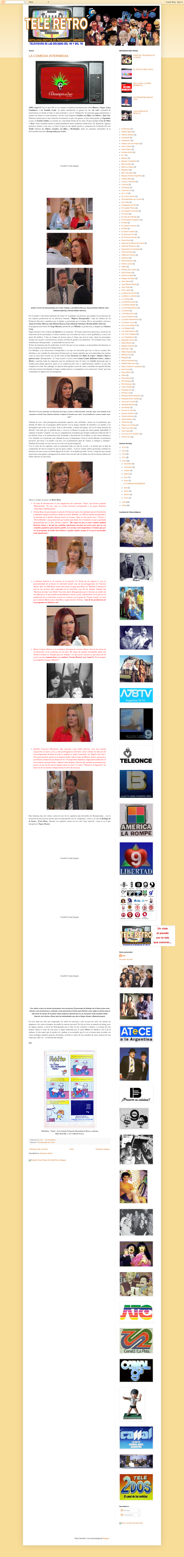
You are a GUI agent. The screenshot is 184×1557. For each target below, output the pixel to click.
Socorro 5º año (127, 410)
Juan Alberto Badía (128, 284)
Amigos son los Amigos (130, 144)
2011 (124, 457)
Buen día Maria (127, 173)
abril (126, 488)
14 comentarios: (50, 1140)
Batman (124, 158)
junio (126, 477)
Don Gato (125, 202)
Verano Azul (126, 437)
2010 (124, 461)
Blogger (106, 1538)
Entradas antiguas (103, 1149)
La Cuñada (125, 299)
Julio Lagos (126, 290)
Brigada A (125, 170)
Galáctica (125, 258)
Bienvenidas (126, 164)
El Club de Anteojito (129, 217)
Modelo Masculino (128, 363)
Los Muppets (126, 328)
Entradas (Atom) (46, 1153)
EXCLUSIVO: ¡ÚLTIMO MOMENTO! (142, 84)
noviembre (128, 467)
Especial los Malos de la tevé (132, 243)
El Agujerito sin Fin (128, 205)
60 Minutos (125, 129)
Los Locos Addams (128, 325)
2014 (124, 447)
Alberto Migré (126, 132)
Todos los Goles (127, 428)
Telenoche (125, 422)
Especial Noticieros (129, 246)
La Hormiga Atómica (129, 308)
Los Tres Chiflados (128, 334)
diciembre (128, 464)
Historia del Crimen (129, 270)
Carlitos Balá (126, 179)
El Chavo (125, 214)
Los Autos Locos (127, 322)
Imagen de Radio (128, 278)
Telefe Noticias (127, 419)
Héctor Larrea (126, 264)
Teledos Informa (127, 416)
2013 (124, 451)
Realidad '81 (126, 390)
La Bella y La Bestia (129, 296)
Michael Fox (126, 355)
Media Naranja (127, 352)
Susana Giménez (128, 413)
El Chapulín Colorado (129, 211)
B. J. (123, 155)
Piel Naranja (126, 381)
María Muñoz (126, 343)
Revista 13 (125, 393)
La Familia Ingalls (128, 305)
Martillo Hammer (127, 346)
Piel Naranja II (127, 384)
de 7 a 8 (124, 193)
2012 (124, 454)
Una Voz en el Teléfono (130, 434)
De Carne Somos (128, 196)
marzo (126, 491)
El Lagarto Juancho (129, 226)
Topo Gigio (125, 431)
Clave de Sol (126, 190)
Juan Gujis (125, 287)
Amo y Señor (126, 146)
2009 (124, 502)
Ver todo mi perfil (125, 959)
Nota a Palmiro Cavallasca (131, 367)
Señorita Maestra (128, 405)
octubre (127, 471)
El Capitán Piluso (128, 208)
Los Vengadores (127, 337)
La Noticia (125, 311)
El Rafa (124, 229)
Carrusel (124, 185)
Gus (123, 956)
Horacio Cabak (127, 275)
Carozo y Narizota (128, 182)
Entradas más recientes (38, 1149)
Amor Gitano (126, 149)
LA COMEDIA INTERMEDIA (48, 56)
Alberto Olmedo (127, 135)
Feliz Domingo (127, 252)
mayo (126, 481)
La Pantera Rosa (128, 314)
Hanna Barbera (127, 261)
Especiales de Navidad (130, 249)
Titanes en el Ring (128, 425)
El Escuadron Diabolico (130, 220)
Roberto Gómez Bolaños (131, 396)
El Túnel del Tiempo (129, 237)
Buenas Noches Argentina (131, 176)
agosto (127, 474)
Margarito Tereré (127, 340)
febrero (127, 495)
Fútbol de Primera (128, 255)
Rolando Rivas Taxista (130, 399)
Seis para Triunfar (128, 402)
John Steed (125, 281)
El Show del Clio (127, 234)
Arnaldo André (127, 152)
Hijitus (123, 267)
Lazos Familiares (128, 317)
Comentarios (128, 1515)
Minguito (124, 358)
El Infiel (124, 223)
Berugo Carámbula (128, 161)
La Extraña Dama (128, 302)
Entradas (126, 1511)
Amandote (125, 138)
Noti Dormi (125, 369)
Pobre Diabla (126, 387)
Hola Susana (126, 273)
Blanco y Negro (127, 167)
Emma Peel (126, 240)
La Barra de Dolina (128, 293)
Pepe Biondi (126, 378)
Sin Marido (125, 408)
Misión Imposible (128, 361)
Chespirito (125, 188)
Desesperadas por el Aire (46, 1142)
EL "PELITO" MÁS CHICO (143, 69)
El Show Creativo (128, 232)
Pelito (123, 375)
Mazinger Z (125, 349)
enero (126, 498)
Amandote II (126, 141)
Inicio (72, 1149)
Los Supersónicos (128, 331)
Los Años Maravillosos (130, 319)
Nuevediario (126, 372)
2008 (124, 505)
